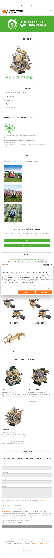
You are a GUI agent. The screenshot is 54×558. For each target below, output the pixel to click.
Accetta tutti (44, 292)
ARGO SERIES (14, 308)
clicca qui (45, 277)
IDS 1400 (14, 414)
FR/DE (20, 92)
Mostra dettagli (46, 288)
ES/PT (24, 92)
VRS (14, 336)
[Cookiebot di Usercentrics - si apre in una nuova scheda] (42, 265)
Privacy (37, 543)
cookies (41, 543)
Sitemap (45, 543)
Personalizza (26, 292)
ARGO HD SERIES (39, 308)
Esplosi (8, 104)
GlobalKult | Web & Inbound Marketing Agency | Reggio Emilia (29, 545)
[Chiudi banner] (51, 264)
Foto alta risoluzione (11, 107)
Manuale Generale (10, 100)
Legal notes (32, 543)
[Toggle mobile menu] (51, 11)
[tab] (27, 254)
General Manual (10, 96)
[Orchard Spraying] (9, 123)
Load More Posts (27, 451)
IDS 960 (14, 374)
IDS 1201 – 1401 (39, 374)
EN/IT (16, 92)
